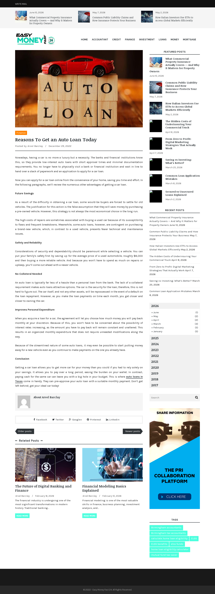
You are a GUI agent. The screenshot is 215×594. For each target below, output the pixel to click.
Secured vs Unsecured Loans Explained (179, 193)
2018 (154, 379)
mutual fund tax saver (164, 554)
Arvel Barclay (35, 146)
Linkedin (114, 419)
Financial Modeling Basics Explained (104, 488)
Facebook (41, 419)
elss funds (177, 543)
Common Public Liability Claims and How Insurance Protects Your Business (114, 19)
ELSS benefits (159, 543)
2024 (155, 343)
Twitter (60, 419)
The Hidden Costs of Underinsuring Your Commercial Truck (178, 124)
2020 (155, 367)
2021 (154, 361)
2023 (155, 349)
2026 (155, 305)
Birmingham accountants (166, 527)
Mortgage (189, 39)
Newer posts (132, 431)
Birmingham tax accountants (168, 533)
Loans (163, 39)
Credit (116, 39)
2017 (154, 385)
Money (175, 39)
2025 (155, 338)
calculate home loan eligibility (169, 538)
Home (84, 39)
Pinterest (95, 419)
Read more (22, 516)
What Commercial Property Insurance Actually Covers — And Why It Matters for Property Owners (50, 20)
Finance (130, 39)
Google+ (77, 419)
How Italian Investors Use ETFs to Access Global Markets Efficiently (174, 19)
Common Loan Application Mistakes (182, 177)
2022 (155, 355)
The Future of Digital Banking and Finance (43, 488)
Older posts (25, 431)
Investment (147, 39)
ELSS (194, 538)
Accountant (100, 39)
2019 (154, 373)
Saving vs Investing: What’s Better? (178, 161)
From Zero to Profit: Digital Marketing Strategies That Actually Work (180, 143)
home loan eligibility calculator (169, 549)
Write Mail (21, 4)
